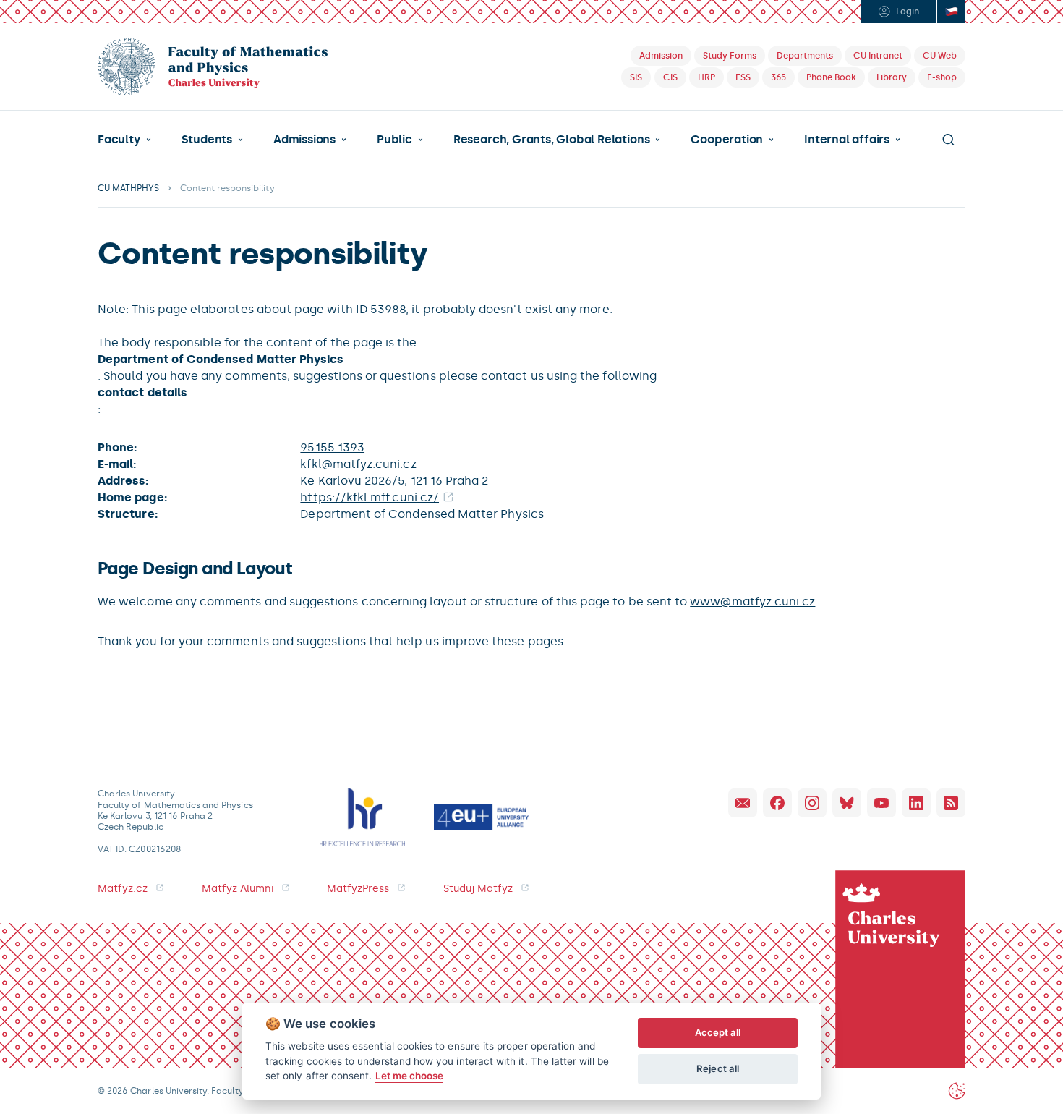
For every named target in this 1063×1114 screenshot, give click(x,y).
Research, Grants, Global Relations (551, 139)
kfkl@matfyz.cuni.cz (358, 464)
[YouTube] (881, 802)
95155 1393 (332, 447)
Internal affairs (846, 139)
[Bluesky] (846, 802)
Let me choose (409, 1075)
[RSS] (950, 802)
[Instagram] (812, 802)
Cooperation (727, 139)
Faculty (119, 139)
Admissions (304, 139)
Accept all (718, 1032)
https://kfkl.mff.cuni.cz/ (369, 497)
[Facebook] (777, 802)
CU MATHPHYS (129, 188)
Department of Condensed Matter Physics (421, 514)
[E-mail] (742, 802)
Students (207, 139)
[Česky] (950, 11)
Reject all (717, 1068)
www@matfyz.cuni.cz (752, 601)
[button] (124, 139)
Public (394, 139)
